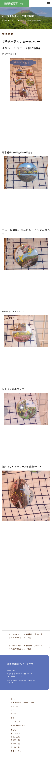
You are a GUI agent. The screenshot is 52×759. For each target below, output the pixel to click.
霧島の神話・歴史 (18, 725)
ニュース (14, 706)
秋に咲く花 (15, 747)
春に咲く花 (15, 740)
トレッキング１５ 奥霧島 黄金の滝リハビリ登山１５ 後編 (26, 647)
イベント (14, 710)
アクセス (14, 713)
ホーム (13, 699)
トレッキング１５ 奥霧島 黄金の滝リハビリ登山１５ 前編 (26, 636)
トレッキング (16, 733)
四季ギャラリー (17, 751)
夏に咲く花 (15, 744)
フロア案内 (15, 721)
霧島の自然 (15, 737)
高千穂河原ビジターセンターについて (26, 702)
